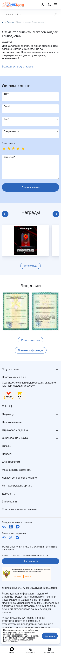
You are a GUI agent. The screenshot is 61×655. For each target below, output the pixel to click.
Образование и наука (15, 438)
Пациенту (8, 414)
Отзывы (7, 446)
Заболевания (10, 501)
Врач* (6, 119)
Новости (7, 454)
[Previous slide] (5, 214)
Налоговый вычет (12, 422)
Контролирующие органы (17, 485)
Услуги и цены (10, 369)
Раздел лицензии (30, 340)
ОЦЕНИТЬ (28, 576)
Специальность (11, 131)
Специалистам (11, 462)
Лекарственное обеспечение (19, 477)
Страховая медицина (15, 430)
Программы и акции (14, 377)
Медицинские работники (16, 469)
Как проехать (31, 561)
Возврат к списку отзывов (17, 66)
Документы (8, 493)
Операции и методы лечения (19, 509)
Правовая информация (30, 350)
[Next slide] (56, 214)
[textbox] (30, 119)
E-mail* (7, 106)
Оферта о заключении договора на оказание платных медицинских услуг (29, 384)
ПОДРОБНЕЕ (17, 576)
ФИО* (6, 94)
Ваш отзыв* (9, 157)
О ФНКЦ (7, 406)
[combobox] (30, 121)
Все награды (30, 265)
